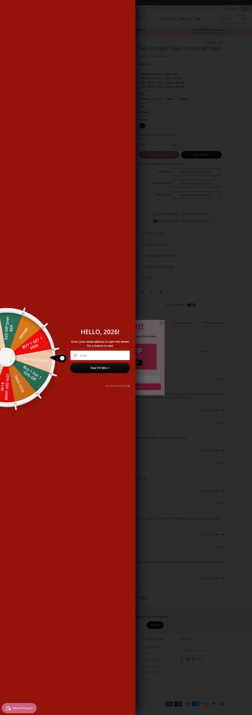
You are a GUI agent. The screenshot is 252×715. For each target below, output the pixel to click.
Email (83, 355)
